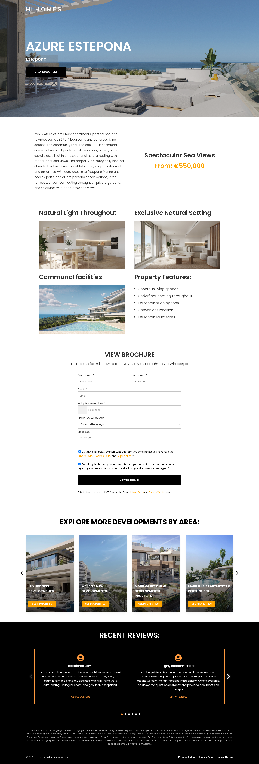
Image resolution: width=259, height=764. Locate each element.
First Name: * (86, 375)
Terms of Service (157, 492)
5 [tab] (136, 714)
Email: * (82, 389)
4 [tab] (132, 714)
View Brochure (46, 72)
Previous (23, 573)
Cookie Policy (206, 757)
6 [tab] (139, 714)
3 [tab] (129, 714)
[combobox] (82, 410)
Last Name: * (139, 375)
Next (236, 573)
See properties (42, 604)
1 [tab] (122, 714)
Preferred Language (91, 417)
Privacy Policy (85, 456)
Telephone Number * (91, 403)
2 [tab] (125, 714)
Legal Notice (124, 456)
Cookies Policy (103, 456)
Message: (84, 432)
